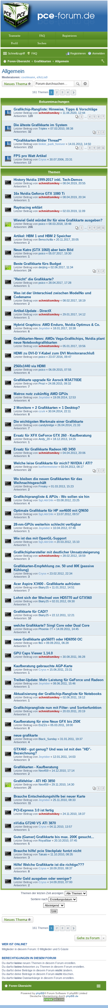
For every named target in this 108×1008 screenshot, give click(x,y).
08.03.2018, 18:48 (59, 223)
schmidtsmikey (49, 112)
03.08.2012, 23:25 (68, 500)
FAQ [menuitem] (34, 53)
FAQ (42, 35)
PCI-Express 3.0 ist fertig (34, 810)
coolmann (28, 77)
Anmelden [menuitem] (98, 53)
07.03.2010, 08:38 (61, 128)
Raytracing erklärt (28, 207)
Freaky (43, 486)
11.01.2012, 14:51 (63, 587)
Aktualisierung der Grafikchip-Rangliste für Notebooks (57, 694)
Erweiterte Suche (85, 84)
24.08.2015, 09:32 (59, 383)
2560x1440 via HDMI (30, 366)
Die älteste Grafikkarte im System (40, 125)
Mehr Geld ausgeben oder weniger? (43, 879)
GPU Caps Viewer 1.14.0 (33, 653)
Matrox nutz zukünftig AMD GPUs (41, 394)
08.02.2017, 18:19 (74, 300)
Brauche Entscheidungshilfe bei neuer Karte (49, 796)
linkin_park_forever (52, 144)
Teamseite (14, 35)
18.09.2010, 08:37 (61, 868)
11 (103, 148)
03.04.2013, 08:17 (72, 466)
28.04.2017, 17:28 (59, 282)
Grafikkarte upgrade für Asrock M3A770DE (48, 380)
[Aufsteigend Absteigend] (54, 905)
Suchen (41, 43)
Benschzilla (46, 239)
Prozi (42, 383)
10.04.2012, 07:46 (64, 528)
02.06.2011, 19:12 (74, 697)
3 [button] (62, 92)
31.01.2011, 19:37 (71, 738)
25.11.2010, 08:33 (64, 799)
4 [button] (68, 92)
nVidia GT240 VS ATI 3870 (35, 823)
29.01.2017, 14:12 (74, 314)
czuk (42, 411)
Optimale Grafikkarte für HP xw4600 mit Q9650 (51, 511)
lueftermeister (48, 466)
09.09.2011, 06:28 (57, 642)
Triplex (43, 128)
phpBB (40, 993)
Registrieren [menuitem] (78, 53)
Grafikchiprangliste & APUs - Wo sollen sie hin (51, 497)
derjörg (43, 267)
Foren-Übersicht (20, 985)
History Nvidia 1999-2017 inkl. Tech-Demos (48, 180)
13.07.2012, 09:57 (68, 514)
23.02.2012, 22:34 (61, 573)
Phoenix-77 (46, 629)
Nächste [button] (73, 92)
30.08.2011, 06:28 (74, 656)
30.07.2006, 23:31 (61, 159)
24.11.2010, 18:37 (74, 813)
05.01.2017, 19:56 (74, 346)
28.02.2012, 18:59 (74, 555)
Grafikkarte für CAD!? (31, 612)
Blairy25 (44, 587)
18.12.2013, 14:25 (64, 439)
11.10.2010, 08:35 (61, 854)
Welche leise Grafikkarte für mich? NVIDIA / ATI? (53, 463)
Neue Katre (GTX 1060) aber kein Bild (43, 250)
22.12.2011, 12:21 (63, 615)
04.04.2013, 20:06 (74, 452)
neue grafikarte (26, 735)
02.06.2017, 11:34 (62, 267)
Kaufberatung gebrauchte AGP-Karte (43, 666)
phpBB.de (72, 996)
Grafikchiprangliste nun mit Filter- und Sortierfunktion (57, 708)
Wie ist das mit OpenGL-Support (40, 538)
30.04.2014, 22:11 (59, 411)
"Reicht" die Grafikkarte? (34, 279)
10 (98, 148)
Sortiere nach (39, 899)
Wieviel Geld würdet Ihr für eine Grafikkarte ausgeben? (58, 220)
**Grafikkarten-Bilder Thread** (38, 140)
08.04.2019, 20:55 (74, 183)
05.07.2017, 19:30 (59, 253)
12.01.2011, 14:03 (64, 756)
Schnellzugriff (16, 53)
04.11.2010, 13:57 (61, 826)
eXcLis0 (42, 77)
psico (42, 223)
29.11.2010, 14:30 (63, 784)
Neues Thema (15, 83)
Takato (43, 854)
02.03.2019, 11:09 (74, 211)
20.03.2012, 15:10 (68, 541)
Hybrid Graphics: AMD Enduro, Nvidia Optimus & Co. (57, 325)
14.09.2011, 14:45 (67, 629)
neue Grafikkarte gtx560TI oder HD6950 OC (48, 639)
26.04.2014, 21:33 (68, 425)
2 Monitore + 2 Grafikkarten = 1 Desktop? (47, 408)
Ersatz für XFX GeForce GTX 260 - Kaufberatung (52, 435)
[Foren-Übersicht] (50, 16)
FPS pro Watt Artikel (30, 156)
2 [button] (57, 92)
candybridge (46, 425)
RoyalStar (45, 840)
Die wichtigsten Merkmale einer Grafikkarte (48, 422)
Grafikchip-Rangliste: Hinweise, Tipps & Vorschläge (55, 109)
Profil (14, 43)
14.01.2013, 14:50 (79, 144)
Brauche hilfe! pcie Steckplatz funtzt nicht (47, 851)
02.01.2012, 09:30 (63, 601)
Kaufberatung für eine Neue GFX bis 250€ (47, 721)
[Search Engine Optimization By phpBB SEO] (54, 1000)
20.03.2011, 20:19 (74, 711)
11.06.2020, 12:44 (74, 112)
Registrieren (69, 35)
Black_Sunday (48, 738)
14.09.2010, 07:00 (61, 882)
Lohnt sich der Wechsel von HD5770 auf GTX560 (53, 598)
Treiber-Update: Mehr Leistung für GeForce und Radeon (59, 680)
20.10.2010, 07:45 (65, 840)
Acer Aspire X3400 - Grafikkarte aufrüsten (47, 584)
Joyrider (44, 328)
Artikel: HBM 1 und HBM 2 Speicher (42, 236)
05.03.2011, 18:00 (61, 725)
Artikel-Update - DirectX (32, 311)
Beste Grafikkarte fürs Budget (37, 264)
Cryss (42, 159)
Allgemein (13, 71)
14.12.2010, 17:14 (63, 770)
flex (41, 642)
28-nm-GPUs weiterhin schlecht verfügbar (47, 524)
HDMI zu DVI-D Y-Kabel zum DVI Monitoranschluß (54, 353)
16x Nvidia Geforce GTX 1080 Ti (39, 194)
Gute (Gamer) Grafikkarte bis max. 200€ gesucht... (54, 837)
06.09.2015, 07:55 (59, 369)
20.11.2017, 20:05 (67, 239)
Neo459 (43, 770)
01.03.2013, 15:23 (62, 486)
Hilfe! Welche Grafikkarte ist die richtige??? (49, 865)
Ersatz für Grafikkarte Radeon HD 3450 (44, 449)
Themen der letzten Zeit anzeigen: (43, 893)
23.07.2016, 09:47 (59, 356)
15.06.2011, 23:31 (61, 669)
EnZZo (43, 725)
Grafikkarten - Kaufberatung (36, 767)
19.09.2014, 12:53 (64, 397)
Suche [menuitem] (103, 62)
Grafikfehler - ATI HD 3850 (34, 781)
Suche (78, 84)
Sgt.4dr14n (46, 500)
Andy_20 (44, 439)
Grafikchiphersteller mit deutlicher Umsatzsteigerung (57, 552)
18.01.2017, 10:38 (64, 328)
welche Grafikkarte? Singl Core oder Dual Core (51, 625)
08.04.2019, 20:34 (74, 197)
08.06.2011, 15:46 (64, 683)
